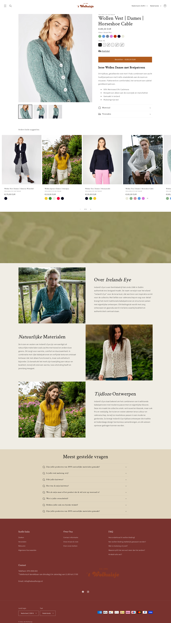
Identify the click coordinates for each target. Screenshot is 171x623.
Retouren (21, 546)
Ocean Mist (99, 36)
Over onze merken (70, 546)
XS (100, 44)
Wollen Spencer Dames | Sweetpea (57, 189)
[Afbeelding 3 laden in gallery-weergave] (55, 112)
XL (117, 44)
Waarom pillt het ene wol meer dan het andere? (127, 550)
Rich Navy (119, 36)
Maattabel (106, 51)
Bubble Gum (135, 198)
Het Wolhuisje (28, 622)
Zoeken (21, 537)
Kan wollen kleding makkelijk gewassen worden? (127, 542)
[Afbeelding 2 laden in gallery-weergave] (40, 112)
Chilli (115, 36)
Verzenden (22, 542)
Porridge (107, 36)
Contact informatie (70, 537)
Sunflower (46, 198)
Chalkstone (122, 36)
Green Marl (50, 198)
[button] (5, 5)
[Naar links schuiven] (80, 209)
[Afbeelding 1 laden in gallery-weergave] (25, 112)
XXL (122, 44)
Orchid (111, 36)
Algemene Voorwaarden (27, 550)
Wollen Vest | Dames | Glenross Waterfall (19, 189)
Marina (103, 36)
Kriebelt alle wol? (115, 554)
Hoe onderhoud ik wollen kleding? (122, 537)
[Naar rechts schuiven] (90, 209)
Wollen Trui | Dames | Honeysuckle (97, 189)
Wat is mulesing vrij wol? (118, 546)
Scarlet (58, 198)
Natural (54, 198)
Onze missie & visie (70, 542)
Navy (5, 198)
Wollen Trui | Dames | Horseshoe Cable (139, 189)
